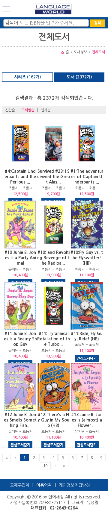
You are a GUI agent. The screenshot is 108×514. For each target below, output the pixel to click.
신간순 (10, 110)
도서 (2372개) (79, 77)
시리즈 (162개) (27, 77)
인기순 (46, 110)
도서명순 (27, 110)
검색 (97, 23)
